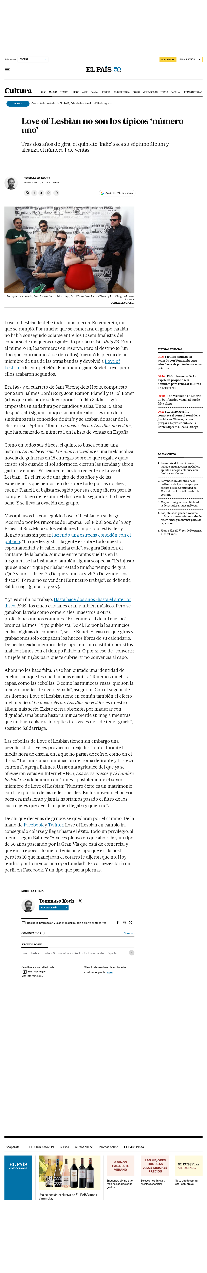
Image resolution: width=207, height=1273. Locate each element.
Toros (164, 92)
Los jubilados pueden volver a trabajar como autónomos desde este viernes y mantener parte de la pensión (181, 518)
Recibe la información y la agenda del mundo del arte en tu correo (67, 922)
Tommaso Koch (37, 178)
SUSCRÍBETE (168, 59)
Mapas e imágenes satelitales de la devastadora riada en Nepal (180, 503)
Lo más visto (167, 454)
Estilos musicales (94, 953)
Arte (85, 92)
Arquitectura (122, 92)
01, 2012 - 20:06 (46, 182)
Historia (106, 92)
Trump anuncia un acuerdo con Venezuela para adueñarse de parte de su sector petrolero (180, 362)
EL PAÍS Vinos (134, 1147)
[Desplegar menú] (7, 69)
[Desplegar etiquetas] (131, 952)
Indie (47, 953)
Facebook (34, 825)
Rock (77, 953)
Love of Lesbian (30, 953)
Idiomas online (108, 1147)
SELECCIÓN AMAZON (40, 1147)
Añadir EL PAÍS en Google (119, 193)
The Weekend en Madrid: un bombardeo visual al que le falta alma (180, 399)
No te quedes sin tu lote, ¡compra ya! (186, 1182)
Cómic (136, 92)
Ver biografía (49, 907)
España (112, 953)
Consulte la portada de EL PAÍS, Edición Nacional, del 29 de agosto (72, 103)
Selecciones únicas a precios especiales (153, 1182)
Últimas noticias (192, 92)
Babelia (175, 92)
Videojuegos (150, 92)
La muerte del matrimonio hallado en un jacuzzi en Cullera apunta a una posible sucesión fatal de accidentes (180, 468)
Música (53, 92)
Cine (43, 92)
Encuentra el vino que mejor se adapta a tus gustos (120, 1184)
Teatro (64, 92)
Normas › (129, 933)
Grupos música (62, 953)
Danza (94, 92)
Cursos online (84, 1147)
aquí (110, 972)
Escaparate (12, 1147)
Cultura (18, 91)
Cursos (64, 1147)
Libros (75, 92)
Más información (31, 975)
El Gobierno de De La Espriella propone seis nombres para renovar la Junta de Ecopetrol (179, 382)
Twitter (55, 825)
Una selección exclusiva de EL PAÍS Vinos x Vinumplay (68, 1196)
